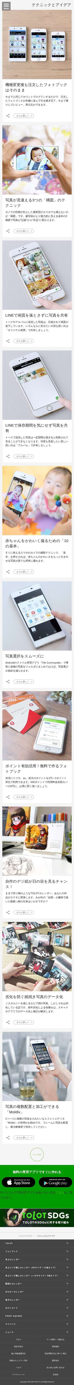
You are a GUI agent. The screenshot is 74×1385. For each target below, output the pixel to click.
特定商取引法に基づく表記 (55, 1353)
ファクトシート (18, 1374)
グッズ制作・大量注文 (55, 1339)
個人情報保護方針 (18, 1353)
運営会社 (55, 1360)
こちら (60, 1192)
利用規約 (55, 1346)
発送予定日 (18, 1346)
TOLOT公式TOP (25, 1236)
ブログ (18, 1339)
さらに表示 (37, 1154)
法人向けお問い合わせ (55, 1367)
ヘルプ (18, 1367)
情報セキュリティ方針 (18, 1360)
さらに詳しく (22, 116)
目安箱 (55, 1374)
